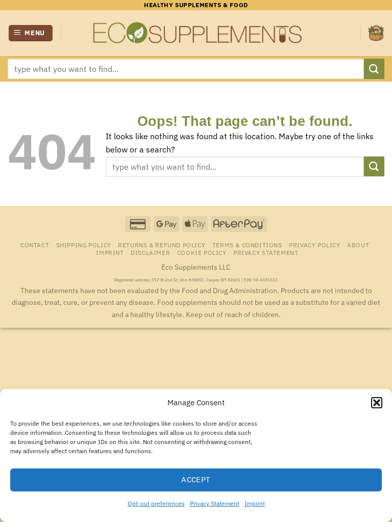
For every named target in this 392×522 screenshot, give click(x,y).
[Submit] (374, 69)
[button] (377, 403)
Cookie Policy (202, 252)
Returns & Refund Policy (161, 245)
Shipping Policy (83, 245)
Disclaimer (150, 252)
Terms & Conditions (247, 245)
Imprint (254, 503)
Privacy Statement (214, 503)
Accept (196, 479)
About (358, 245)
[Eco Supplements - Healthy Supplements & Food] (196, 33)
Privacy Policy (314, 245)
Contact (34, 245)
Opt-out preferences (156, 503)
